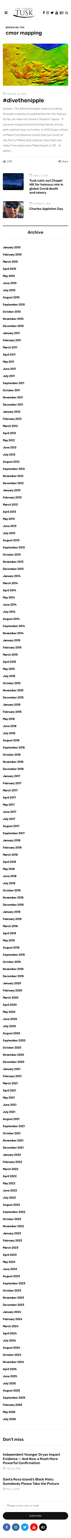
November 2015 (13, 690)
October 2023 (12, 1290)
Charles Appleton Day (46, 209)
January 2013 (11, 490)
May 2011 (8, 361)
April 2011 (9, 354)
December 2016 (13, 769)
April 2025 (10, 1369)
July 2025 (9, 1383)
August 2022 (11, 1204)
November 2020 (13, 1054)
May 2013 (9, 518)
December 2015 (13, 697)
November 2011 (13, 397)
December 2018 (13, 904)
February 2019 (12, 919)
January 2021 (11, 1069)
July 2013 (9, 533)
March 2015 (10, 654)
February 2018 (12, 847)
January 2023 (12, 1233)
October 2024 (12, 1354)
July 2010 (9, 290)
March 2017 (10, 790)
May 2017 (9, 804)
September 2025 (14, 1397)
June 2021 (9, 1104)
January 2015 (11, 640)
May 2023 (9, 1261)
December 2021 (13, 1147)
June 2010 (9, 283)
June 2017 (9, 811)
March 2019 (10, 926)
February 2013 (12, 497)
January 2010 (11, 247)
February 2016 (12, 711)
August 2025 (11, 1390)
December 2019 (13, 976)
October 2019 (12, 961)
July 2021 (9, 1111)
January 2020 (12, 983)
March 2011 (10, 347)
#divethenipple (23, 100)
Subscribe (35, 1515)
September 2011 (13, 383)
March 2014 (10, 583)
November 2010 (13, 318)
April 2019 (9, 933)
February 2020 (12, 990)
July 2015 (9, 676)
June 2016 (9, 726)
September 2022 (14, 1211)
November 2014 (13, 633)
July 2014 (9, 611)
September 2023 (14, 1283)
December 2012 (13, 483)
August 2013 (11, 540)
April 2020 (10, 1004)
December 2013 (13, 568)
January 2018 (11, 840)
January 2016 (11, 704)
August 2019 (11, 947)
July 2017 (9, 819)
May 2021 (9, 1097)
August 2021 (11, 1119)
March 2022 (10, 1169)
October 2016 (12, 754)
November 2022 (13, 1226)
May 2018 (9, 869)
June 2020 (10, 1019)
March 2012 (10, 426)
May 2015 (9, 668)
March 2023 (10, 1247)
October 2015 (12, 683)
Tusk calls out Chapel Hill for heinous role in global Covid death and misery (46, 186)
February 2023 (12, 1240)
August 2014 (11, 618)
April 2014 (9, 590)
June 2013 (9, 526)
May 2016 (9, 718)
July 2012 (9, 454)
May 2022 (9, 1183)
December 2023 (13, 1304)
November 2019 (13, 969)
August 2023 (11, 1276)
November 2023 (13, 1297)
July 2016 (9, 733)
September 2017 (14, 833)
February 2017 (12, 783)
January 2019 (11, 911)
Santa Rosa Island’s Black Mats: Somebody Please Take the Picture (31, 1481)
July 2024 (9, 1340)
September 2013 (14, 547)
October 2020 (12, 1047)
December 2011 (13, 404)
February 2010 (12, 254)
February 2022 (12, 1161)
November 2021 (13, 1140)
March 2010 (10, 261)
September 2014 (14, 626)
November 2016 (13, 761)
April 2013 (9, 511)
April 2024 (10, 1333)
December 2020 (13, 1061)
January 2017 (11, 776)
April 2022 (10, 1176)
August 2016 (11, 740)
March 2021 (10, 1083)
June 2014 (10, 604)
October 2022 (12, 1219)
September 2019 (14, 954)
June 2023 (10, 1269)
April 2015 (9, 661)
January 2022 (12, 1154)
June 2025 (10, 1376)
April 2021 (9, 1090)
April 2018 (9, 861)
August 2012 (11, 461)
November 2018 (13, 897)
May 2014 (9, 597)
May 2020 (9, 1011)
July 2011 (9, 376)
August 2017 (11, 826)
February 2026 (12, 1404)
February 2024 (12, 1319)
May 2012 (9, 440)
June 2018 (9, 876)
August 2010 (11, 297)
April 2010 (9, 268)
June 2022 (10, 1190)
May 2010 (9, 276)
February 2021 (12, 1076)
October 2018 (12, 890)
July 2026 (9, 1419)
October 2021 (12, 1133)
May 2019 (9, 940)
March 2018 (10, 854)
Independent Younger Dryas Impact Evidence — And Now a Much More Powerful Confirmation (31, 1458)
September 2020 (14, 1040)
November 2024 (13, 1362)
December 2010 (13, 326)
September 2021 (14, 1126)
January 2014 (12, 576)
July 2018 (9, 883)
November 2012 (13, 476)
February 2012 (12, 418)
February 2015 (12, 647)
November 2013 (13, 561)
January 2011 (11, 333)
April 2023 (10, 1254)
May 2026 (9, 1412)
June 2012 (9, 447)
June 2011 (9, 368)
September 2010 (14, 304)
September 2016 (14, 747)
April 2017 (9, 797)
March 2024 (11, 1326)
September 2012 (14, 468)
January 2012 (11, 411)
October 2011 (11, 390)
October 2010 (12, 311)
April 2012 (9, 433)
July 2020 (9, 1026)
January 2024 (12, 1312)
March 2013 (10, 504)
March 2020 (10, 997)
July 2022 (9, 1197)
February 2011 (12, 340)
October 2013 (12, 554)
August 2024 (11, 1347)
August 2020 (11, 1033)
